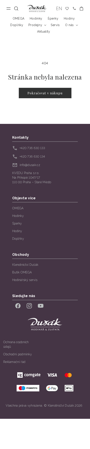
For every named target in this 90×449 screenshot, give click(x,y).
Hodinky (18, 216)
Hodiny (17, 231)
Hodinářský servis (24, 280)
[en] (59, 8)
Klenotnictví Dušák (25, 264)
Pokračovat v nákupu (45, 93)
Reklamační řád (14, 362)
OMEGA (18, 208)
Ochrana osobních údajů (16, 344)
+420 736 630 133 (32, 148)
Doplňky (18, 238)
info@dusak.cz (30, 165)
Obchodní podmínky (17, 354)
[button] (16, 9)
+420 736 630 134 (32, 156)
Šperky (17, 223)
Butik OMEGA (22, 272)
